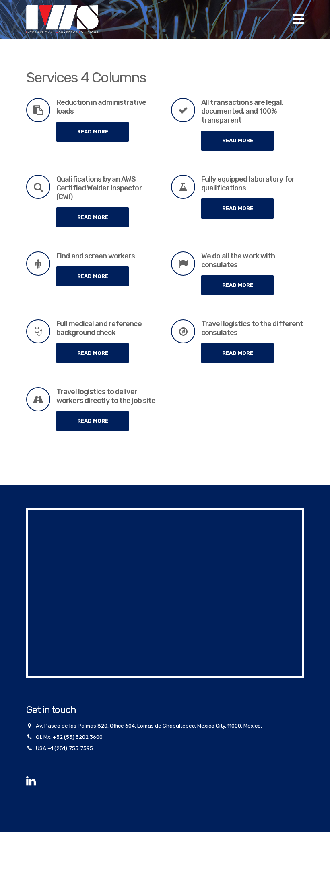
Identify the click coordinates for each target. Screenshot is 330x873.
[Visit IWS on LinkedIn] (31, 783)
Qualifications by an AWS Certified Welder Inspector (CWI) (99, 188)
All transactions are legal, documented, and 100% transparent (242, 111)
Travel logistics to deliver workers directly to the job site (105, 396)
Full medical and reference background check (99, 328)
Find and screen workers (95, 255)
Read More (92, 132)
